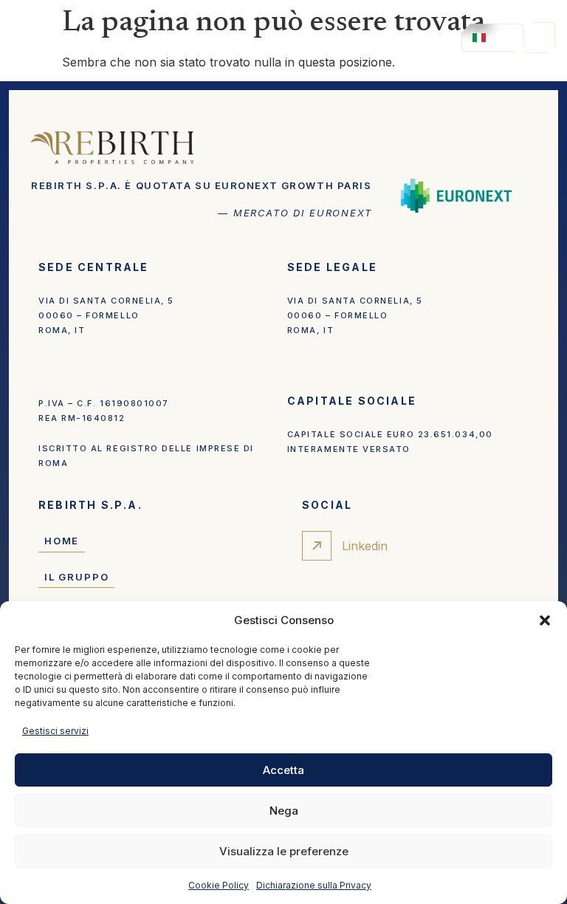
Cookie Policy (218, 885)
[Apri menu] (539, 37)
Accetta (283, 770)
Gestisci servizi (55, 730)
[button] (544, 620)
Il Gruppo (76, 577)
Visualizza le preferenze (283, 851)
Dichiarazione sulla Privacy (313, 885)
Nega (283, 811)
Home (61, 541)
